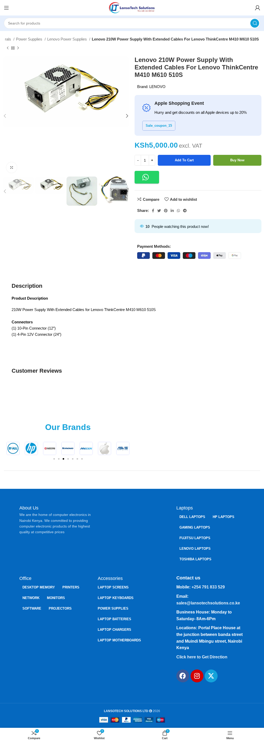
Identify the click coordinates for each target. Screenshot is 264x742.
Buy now (237, 160)
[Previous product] (7, 48)
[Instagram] (197, 675)
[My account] (257, 8)
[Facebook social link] (153, 210)
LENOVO (157, 86)
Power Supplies (29, 39)
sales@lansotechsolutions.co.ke (208, 603)
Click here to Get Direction (201, 657)
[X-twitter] (211, 675)
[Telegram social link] (185, 210)
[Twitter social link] (159, 210)
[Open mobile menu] (6, 8)
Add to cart (184, 160)
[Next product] (18, 48)
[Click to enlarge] (11, 167)
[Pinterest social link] (165, 210)
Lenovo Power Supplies (67, 39)
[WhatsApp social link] (178, 210)
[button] (147, 177)
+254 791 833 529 (208, 587)
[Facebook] (182, 675)
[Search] (254, 23)
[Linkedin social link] (172, 210)
